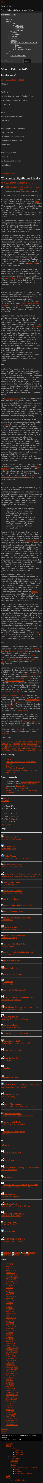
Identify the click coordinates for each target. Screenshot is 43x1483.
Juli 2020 (9, 1333)
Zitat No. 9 (10, 760)
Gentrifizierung (6, 748)
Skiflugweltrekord (24, 750)
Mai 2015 (9, 1382)
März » (9, 824)
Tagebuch (14, 32)
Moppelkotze (6, 750)
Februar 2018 (11, 1343)
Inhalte (8, 21)
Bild (29, 191)
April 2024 (10, 1309)
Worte (37, 202)
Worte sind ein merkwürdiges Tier (13, 695)
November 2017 (12, 1350)
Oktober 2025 (11, 1279)
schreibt (34, 592)
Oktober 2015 (11, 1371)
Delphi (23, 744)
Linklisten (14, 36)
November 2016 (12, 1358)
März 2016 (10, 1363)
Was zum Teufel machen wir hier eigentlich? (20, 650)
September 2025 (12, 1281)
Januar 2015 (10, 1390)
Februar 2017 (11, 1356)
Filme (3, 746)
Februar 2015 (11, 1388)
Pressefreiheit (33, 655)
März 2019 (10, 1341)
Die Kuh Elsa (32, 744)
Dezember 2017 (12, 1348)
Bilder (8, 51)
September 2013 (12, 1425)
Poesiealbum (15, 34)
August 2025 (11, 1283)
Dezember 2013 (12, 1418)
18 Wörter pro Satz (32, 700)
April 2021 (10, 1322)
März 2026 (10, 1268)
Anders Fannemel (32, 541)
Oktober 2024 (11, 1296)
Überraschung (16, 725)
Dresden (35, 721)
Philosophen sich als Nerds (11, 691)
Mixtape (19, 729)
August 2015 (11, 1375)
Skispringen (36, 750)
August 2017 (11, 1354)
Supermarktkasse (21, 710)
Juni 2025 (9, 1288)
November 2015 (12, 1369)
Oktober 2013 (11, 1423)
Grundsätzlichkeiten (18, 56)
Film (17, 45)
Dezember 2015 (12, 1367)
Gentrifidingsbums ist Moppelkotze (26, 746)
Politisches (15, 38)
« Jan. (3, 824)
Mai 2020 (9, 1337)
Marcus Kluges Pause (13, 278)
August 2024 (11, 1300)
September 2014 (12, 1399)
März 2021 (10, 1324)
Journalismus (18, 748)
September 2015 (12, 1373)
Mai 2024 (9, 1307)
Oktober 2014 (11, 1397)
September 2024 (12, 1298)
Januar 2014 (10, 1416)
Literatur (18, 47)
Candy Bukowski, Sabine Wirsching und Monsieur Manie (21, 304)
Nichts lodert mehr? (28, 784)
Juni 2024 (9, 1305)
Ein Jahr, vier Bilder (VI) (15, 768)
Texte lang (19, 30)
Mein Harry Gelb (25, 679)
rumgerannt (32, 263)
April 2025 (10, 1292)
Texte (13, 23)
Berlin (38, 742)
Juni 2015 (9, 1380)
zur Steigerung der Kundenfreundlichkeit (17, 476)
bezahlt (37, 636)
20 (12, 819)
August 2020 (11, 1330)
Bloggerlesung (14, 744)
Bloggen (14, 41)
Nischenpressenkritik (12, 399)
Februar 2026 (11, 1271)
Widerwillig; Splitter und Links (20, 178)
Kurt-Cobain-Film (34, 326)
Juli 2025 (9, 1286)
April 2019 (10, 1339)
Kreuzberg (27, 721)
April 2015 (10, 1384)
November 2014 (12, 1395)
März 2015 (10, 1386)
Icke (19, 1440)
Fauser (13, 173)
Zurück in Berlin (7, 6)
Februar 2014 (11, 1414)
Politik (14, 750)
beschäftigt (5, 733)
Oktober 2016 (11, 1360)
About (8, 53)
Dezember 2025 (12, 1275)
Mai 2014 (9, 1408)
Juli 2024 (9, 1303)
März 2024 (10, 1311)
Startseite (9, 19)
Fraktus (4, 424)
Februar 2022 (11, 1318)
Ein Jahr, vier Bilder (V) (30, 782)
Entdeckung (8, 74)
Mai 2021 (9, 1320)
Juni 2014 (9, 1405)
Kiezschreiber (19, 702)
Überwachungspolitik (15, 659)
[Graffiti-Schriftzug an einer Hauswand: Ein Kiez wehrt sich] (23, 1253)
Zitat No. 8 (10, 766)
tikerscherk (10, 788)
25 (7, 821)
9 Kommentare (29, 183)
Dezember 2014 (12, 1393)
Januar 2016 (10, 1365)
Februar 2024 (11, 1313)
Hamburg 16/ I (21, 786)
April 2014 (10, 1410)
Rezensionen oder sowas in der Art (24, 43)
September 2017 (12, 1352)
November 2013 (12, 1420)
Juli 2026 (9, 1264)
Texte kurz (19, 26)
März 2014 (10, 1412)
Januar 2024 (10, 1315)
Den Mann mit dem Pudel (30, 674)
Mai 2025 (9, 1290)
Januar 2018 (10, 1345)
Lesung (27, 748)
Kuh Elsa (11, 706)
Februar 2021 (11, 1326)
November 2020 (12, 1328)
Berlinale (4, 744)
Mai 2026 (9, 1266)
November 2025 (12, 1277)
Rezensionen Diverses (23, 49)
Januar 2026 (10, 1273)
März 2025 (10, 1294)
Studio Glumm (11, 790)
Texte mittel (19, 28)
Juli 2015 (9, 1378)
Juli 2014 (9, 1403)
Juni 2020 (9, 1335)
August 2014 (11, 1401)
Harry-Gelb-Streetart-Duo (14, 681)
